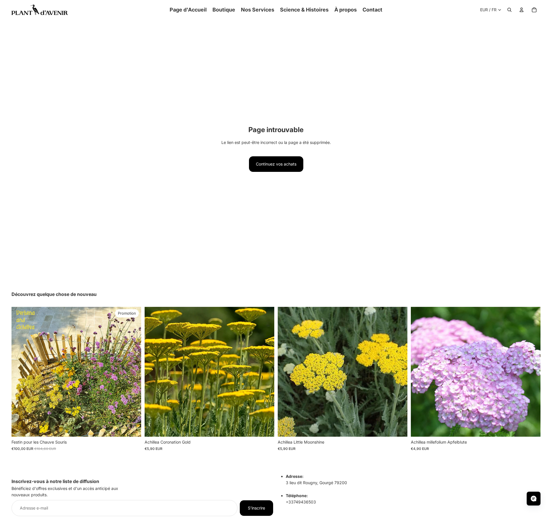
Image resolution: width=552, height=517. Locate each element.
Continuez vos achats (276, 163)
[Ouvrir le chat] (533, 498)
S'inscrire (256, 507)
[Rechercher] (509, 9)
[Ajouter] (132, 428)
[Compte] (521, 9)
